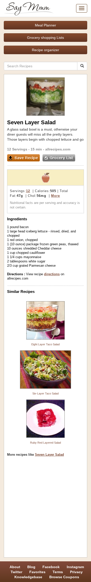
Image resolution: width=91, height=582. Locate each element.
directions (52, 274)
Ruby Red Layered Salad (45, 442)
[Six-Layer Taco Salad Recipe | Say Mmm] (45, 369)
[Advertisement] (45, 509)
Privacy (76, 572)
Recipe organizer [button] (45, 50)
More (55, 196)
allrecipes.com (57, 149)
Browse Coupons (64, 577)
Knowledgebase (28, 577)
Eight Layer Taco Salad (45, 344)
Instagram (75, 567)
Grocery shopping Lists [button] (45, 38)
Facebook (51, 567)
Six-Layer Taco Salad (45, 393)
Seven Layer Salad (49, 454)
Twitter (16, 572)
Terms (58, 572)
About (15, 567)
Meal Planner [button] (45, 25)
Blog (31, 567)
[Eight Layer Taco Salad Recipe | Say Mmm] (45, 320)
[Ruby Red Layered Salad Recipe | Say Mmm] (45, 419)
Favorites (37, 572)
